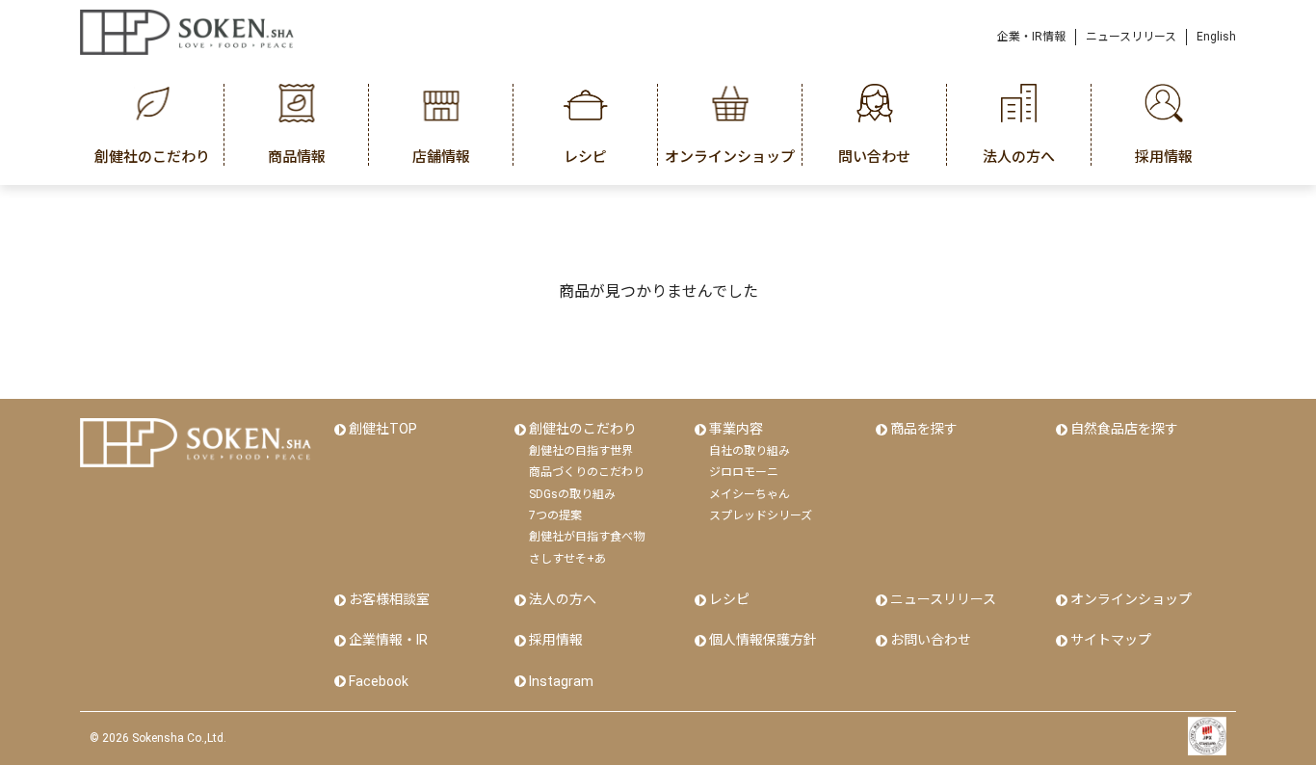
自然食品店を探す (1124, 428)
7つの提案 (555, 515)
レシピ (729, 599)
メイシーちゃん (749, 494)
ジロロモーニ (743, 472)
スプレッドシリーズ (760, 515)
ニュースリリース (1131, 36)
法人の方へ (562, 599)
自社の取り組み (749, 451)
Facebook (378, 681)
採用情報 (556, 639)
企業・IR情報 (1031, 36)
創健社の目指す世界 (581, 451)
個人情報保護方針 (763, 639)
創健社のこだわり (583, 428)
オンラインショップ (1131, 599)
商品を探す (924, 428)
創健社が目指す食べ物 (587, 536)
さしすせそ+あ (567, 559)
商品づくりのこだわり (587, 472)
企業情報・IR (388, 639)
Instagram (561, 681)
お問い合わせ (930, 639)
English (1216, 36)
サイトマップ (1110, 639)
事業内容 (736, 428)
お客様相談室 (389, 599)
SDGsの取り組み (572, 494)
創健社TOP (383, 428)
